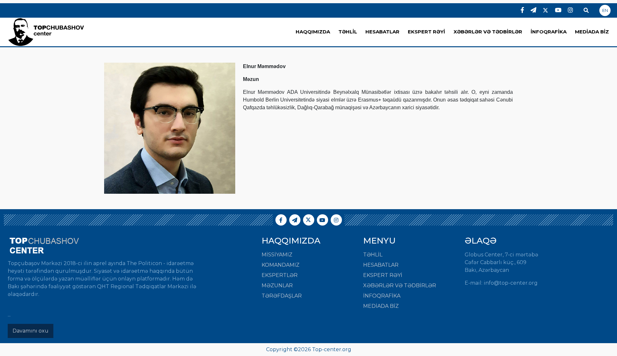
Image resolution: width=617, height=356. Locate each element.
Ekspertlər (280, 275)
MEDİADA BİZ (592, 32)
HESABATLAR (382, 32)
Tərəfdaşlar (282, 296)
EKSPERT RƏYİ (426, 32)
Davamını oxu (31, 331)
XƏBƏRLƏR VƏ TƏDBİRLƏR (487, 32)
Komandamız (281, 265)
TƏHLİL (347, 32)
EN (605, 10)
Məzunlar (277, 285)
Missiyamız (277, 255)
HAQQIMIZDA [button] (313, 32)
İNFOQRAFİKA (549, 32)
